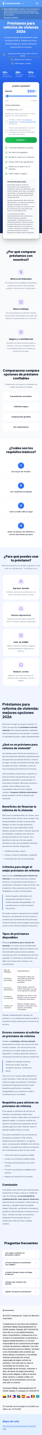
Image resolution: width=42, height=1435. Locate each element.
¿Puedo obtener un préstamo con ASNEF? (18, 1263)
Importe (8, 91)
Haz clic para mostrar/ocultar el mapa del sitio (19, 1427)
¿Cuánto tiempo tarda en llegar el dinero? (18, 1273)
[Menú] (37, 3)
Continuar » (21, 140)
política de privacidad (28, 122)
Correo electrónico (12, 105)
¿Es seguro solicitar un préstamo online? (15, 1254)
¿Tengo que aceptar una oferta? (15, 1283)
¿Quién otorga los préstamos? (18, 1291)
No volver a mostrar (11, 17)
